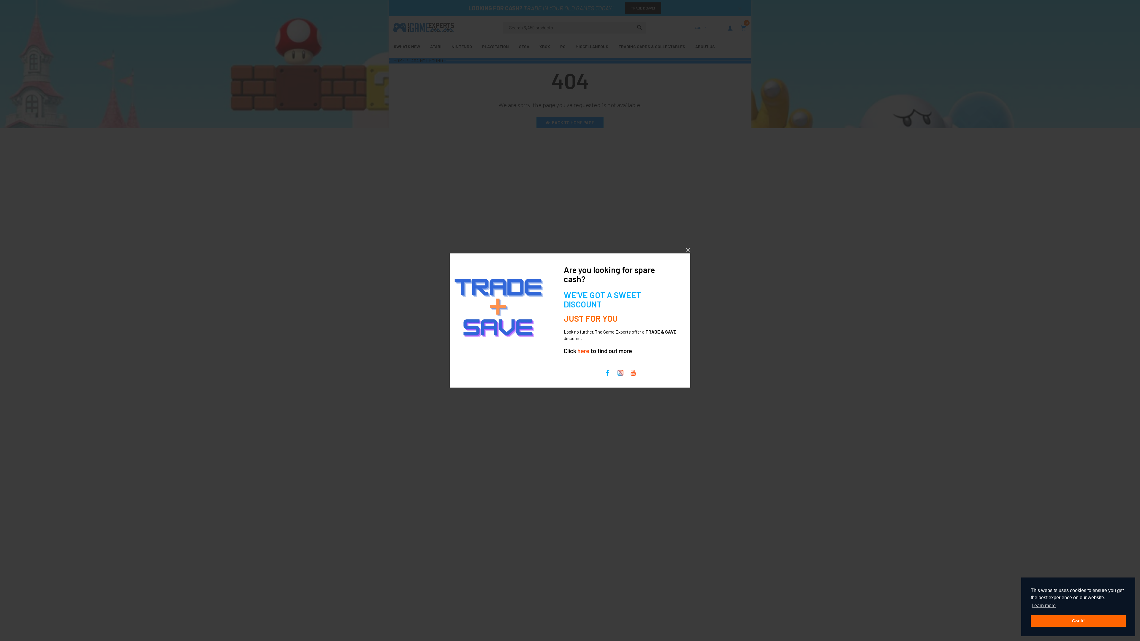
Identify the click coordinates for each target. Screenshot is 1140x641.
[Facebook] (608, 372)
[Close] (688, 249)
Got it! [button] (1078, 620)
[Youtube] (633, 372)
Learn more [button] (1044, 605)
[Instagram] (620, 372)
